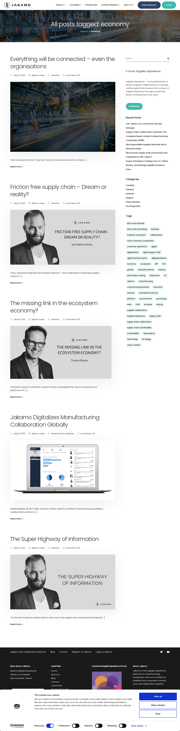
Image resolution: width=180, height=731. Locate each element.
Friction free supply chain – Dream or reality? (58, 190)
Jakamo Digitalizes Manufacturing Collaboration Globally (54, 421)
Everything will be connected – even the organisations (62, 62)
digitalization (133, 252)
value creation (133, 345)
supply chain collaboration (139, 321)
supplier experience (136, 316)
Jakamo (131, 281)
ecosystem (145, 264)
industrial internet (146, 269)
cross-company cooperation (140, 240)
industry (162, 269)
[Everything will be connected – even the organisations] (62, 120)
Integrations (91, 5)
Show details (137, 726)
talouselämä (149, 333)
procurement (146, 298)
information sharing (136, 275)
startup (159, 304)
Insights (129, 197)
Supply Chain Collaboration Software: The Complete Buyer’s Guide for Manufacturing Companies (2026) (147, 136)
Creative (130, 185)
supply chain (155, 316)
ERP (156, 264)
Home (54, 670)
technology (132, 339)
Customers (74, 5)
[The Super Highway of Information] (62, 585)
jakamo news (38, 75)
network (131, 293)
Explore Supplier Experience (23, 670)
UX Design (146, 339)
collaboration (156, 235)
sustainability (133, 333)
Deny (158, 714)
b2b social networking (137, 229)
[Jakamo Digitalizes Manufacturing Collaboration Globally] (62, 473)
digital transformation (137, 258)
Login (169, 5)
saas (129, 304)
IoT (165, 275)
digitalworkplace (159, 258)
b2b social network (135, 223)
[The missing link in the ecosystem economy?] (60, 355)
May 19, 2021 (20, 75)
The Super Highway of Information (54, 539)
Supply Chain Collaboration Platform (28, 651)
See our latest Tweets (21, 678)
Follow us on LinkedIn (20, 674)
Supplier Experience (109, 5)
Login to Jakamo (104, 651)
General (55, 75)
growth (130, 269)
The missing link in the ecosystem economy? (54, 306)
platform (131, 298)
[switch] (75, 726)
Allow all (158, 696)
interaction (155, 275)
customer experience (137, 246)
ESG (164, 264)
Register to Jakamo (81, 651)
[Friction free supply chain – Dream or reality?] (62, 240)
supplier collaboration (137, 310)
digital (154, 246)
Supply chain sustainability (139, 327)
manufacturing (146, 281)
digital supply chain (152, 252)
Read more (15, 167)
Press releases (67, 433)
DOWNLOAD (134, 106)
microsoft (157, 287)
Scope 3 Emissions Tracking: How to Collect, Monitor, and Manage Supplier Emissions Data (147, 165)
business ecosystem (136, 235)
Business (155, 229)
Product (60, 5)
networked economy (148, 293)
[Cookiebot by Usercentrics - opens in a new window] (17, 726)
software (148, 304)
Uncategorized (133, 206)
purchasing (161, 298)
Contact (63, 651)
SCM (138, 304)
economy (131, 264)
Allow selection (158, 705)
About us (128, 5)
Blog (52, 651)
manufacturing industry (138, 287)
